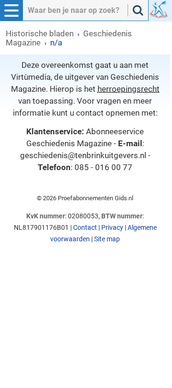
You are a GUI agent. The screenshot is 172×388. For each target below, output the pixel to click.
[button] (11, 10)
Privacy (112, 227)
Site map (107, 239)
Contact (85, 227)
